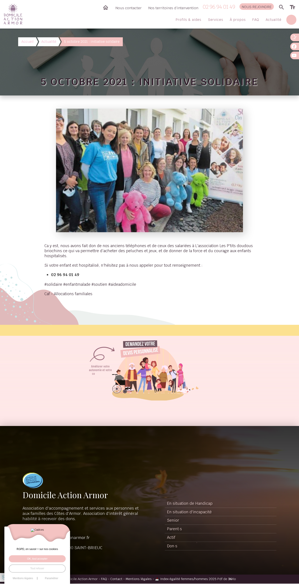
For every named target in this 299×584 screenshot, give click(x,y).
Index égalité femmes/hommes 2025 (188, 579)
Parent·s (174, 528)
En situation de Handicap (190, 503)
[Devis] (294, 37)
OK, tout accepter (37, 558)
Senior (173, 520)
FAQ (255, 20)
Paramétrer (51, 578)
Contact (116, 579)
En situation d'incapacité (189, 511)
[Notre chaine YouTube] (294, 55)
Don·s (172, 545)
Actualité (273, 20)
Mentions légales (139, 579)
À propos (238, 20)
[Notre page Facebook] (294, 46)
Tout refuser (37, 568)
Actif (171, 537)
